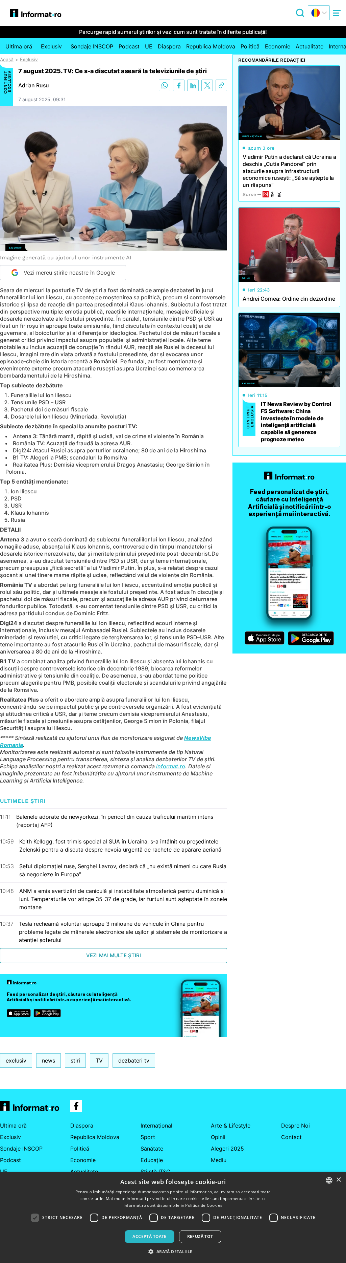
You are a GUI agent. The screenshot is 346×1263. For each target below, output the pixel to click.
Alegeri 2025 (227, 1148)
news (48, 1060)
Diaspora (169, 46)
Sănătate (152, 1148)
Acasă (7, 59)
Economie (277, 46)
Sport (148, 1137)
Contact (291, 1137)
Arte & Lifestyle (230, 1125)
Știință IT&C (155, 1171)
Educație (152, 1160)
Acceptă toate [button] (149, 1236)
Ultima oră (18, 46)
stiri (75, 1060)
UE (148, 46)
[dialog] (173, 1217)
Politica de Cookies (203, 1205)
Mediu (218, 1160)
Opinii (218, 1137)
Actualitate (309, 46)
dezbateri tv (133, 1060)
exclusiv (16, 1060)
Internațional (156, 1125)
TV (99, 1060)
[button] (172, 1251)
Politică (250, 46)
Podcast (129, 46)
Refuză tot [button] (200, 1236)
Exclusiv (51, 46)
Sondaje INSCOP (92, 46)
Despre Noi (295, 1125)
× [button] (338, 1179)
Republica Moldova (210, 46)
